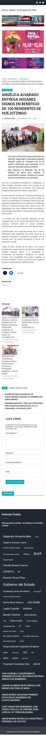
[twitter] (40, 2)
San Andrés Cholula (11, 636)
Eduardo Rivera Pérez (14, 577)
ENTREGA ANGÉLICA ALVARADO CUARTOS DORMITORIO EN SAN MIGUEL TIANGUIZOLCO (30, 322)
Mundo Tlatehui (11, 614)
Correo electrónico (14, 462)
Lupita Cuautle (11, 608)
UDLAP (36, 664)
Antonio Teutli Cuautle (11, 548)
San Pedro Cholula (9, 641)
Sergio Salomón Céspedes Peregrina (21, 646)
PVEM (27, 626)
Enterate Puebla (9, 118)
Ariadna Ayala (28, 548)
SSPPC (15, 658)
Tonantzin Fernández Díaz (16, 664)
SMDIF (5, 653)
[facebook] (37, 2)
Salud (22, 631)
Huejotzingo (7, 90)
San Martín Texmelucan (31, 636)
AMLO (37, 537)
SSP (32, 653)
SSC (25, 652)
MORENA (27, 608)
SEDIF (22, 641)
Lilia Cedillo (33, 602)
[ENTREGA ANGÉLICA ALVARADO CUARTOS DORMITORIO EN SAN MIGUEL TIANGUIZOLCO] (30, 311)
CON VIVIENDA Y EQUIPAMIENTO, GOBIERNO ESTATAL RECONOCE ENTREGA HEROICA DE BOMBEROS (23, 676)
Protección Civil (9, 626)
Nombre (10, 453)
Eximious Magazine (33, 732)
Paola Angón (16, 620)
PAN (4, 621)
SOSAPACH (15, 653)
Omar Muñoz (30, 615)
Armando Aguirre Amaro (11, 554)
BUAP (38, 554)
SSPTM (25, 658)
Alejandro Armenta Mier (17, 536)
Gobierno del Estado (19, 584)
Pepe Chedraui (32, 621)
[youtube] (43, 2)
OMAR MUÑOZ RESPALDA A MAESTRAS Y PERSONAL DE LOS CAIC (23, 720)
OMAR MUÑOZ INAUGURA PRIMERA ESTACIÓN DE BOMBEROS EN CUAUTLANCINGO (20, 697)
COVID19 (8, 571)
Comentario (11, 433)
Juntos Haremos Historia (11, 597)
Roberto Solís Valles (9, 631)
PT (20, 626)
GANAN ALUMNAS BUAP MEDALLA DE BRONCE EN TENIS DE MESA (21, 687)
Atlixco (26, 554)
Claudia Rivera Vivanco (15, 565)
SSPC (5, 658)
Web (7, 472)
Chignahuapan (8, 560)
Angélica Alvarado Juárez (18, 388)
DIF (19, 572)
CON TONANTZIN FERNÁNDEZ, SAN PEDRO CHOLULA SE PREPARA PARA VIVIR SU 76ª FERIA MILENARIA (20, 709)
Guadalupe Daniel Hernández (16, 591)
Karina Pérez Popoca (13, 602)
